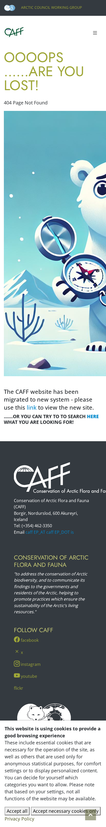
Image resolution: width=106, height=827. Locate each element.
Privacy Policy (19, 819)
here (93, 416)
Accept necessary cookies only (66, 811)
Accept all (17, 811)
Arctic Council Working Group (51, 7)
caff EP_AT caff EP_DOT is (49, 532)
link (32, 407)
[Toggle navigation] (95, 33)
